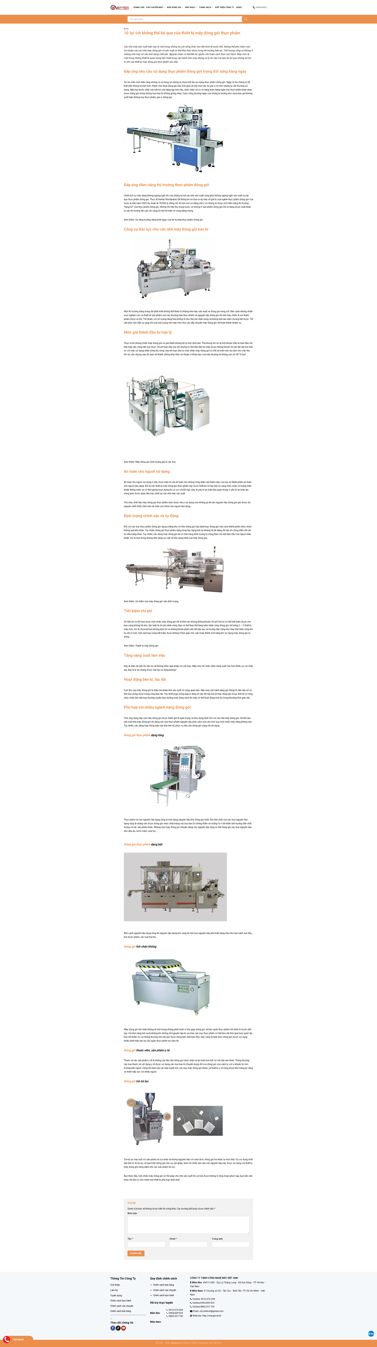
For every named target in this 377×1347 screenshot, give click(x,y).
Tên (130, 1239)
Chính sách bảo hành (120, 1300)
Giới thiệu (115, 1284)
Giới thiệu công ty (224, 7)
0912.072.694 (176, 1310)
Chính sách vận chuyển (121, 1306)
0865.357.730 (176, 1316)
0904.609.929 (176, 1313)
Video (239, 7)
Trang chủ (138, 7)
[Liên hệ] (6, 1339)
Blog (126, 29)
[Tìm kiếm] (245, 19)
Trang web (217, 1239)
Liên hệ (114, 1290)
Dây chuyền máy (154, 7)
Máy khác (190, 7)
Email (173, 1239)
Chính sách (205, 7)
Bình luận (132, 1213)
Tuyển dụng (116, 1295)
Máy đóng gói (174, 7)
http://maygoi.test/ (212, 1315)
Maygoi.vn (176, 1343)
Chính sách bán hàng (120, 1311)
